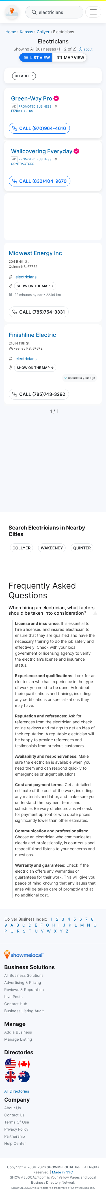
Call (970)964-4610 (42, 128)
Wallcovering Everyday (41, 151)
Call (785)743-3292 (42, 394)
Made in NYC (62, 1172)
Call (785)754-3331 (42, 312)
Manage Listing (18, 1039)
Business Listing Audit (24, 1011)
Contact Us (14, 1115)
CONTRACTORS (22, 164)
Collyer (21, 547)
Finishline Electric (32, 334)
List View (40, 57)
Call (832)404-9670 (43, 181)
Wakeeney (52, 547)
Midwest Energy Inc (35, 253)
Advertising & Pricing (22, 982)
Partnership (14, 1136)
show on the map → (35, 286)
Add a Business (18, 1032)
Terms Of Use (16, 1122)
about (87, 49)
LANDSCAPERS (22, 111)
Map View (74, 57)
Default (23, 76)
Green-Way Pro (31, 98)
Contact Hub (15, 1003)
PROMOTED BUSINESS (35, 106)
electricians (26, 276)
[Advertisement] (55, 466)
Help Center (15, 1143)
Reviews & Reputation (24, 989)
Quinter (82, 547)
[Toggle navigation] (93, 12)
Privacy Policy (16, 1129)
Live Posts (13, 996)
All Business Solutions (24, 975)
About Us (12, 1108)
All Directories (16, 1091)
